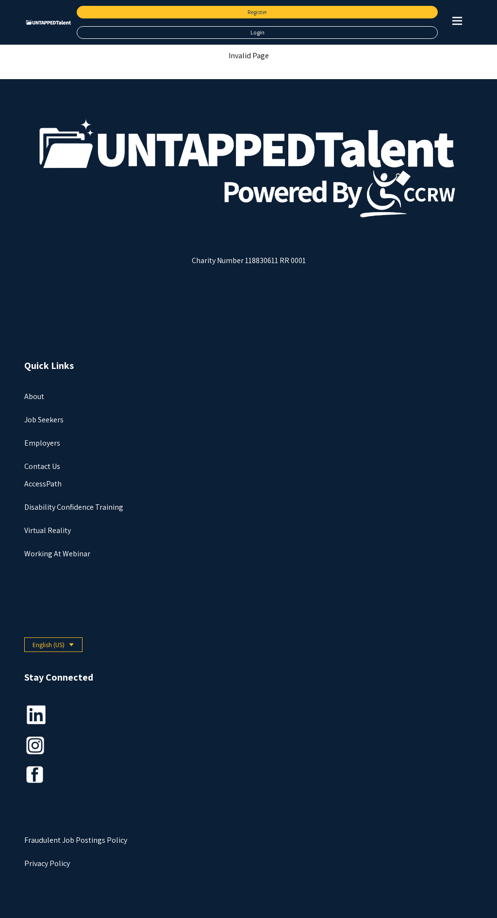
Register (257, 12)
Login (257, 32)
